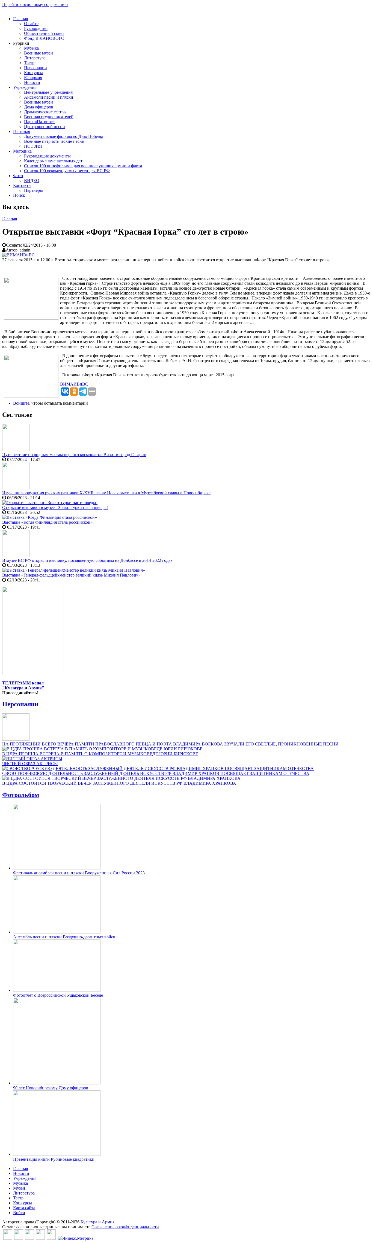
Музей (19, 1188)
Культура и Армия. (98, 1222)
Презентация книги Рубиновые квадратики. (54, 1159)
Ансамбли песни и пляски (48, 97)
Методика (22, 151)
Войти (19, 1212)
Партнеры (33, 190)
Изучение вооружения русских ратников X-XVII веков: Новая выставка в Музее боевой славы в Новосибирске (106, 492)
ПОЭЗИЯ (33, 146)
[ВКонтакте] (7, 1238)
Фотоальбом (20, 794)
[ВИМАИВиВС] (18, 255)
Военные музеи (38, 53)
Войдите (21, 403)
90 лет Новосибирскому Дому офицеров (50, 1088)
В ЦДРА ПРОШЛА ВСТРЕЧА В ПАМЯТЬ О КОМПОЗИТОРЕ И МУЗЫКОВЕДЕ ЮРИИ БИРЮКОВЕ (100, 753)
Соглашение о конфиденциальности (125, 1226)
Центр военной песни (44, 126)
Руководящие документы (47, 156)
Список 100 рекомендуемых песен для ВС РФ (67, 170)
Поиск (19, 195)
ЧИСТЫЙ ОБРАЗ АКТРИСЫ (30, 763)
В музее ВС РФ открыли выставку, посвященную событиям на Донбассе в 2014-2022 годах (87, 560)
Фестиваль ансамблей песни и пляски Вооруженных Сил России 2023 (79, 873)
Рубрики (21, 43)
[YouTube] (40, 1238)
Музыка (31, 48)
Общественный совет (44, 33)
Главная (20, 18)
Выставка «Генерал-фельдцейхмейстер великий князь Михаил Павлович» (71, 575)
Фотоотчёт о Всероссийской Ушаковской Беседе (58, 995)
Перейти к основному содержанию (35, 4)
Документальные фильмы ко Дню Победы (63, 136)
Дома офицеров (38, 107)
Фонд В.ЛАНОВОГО (44, 38)
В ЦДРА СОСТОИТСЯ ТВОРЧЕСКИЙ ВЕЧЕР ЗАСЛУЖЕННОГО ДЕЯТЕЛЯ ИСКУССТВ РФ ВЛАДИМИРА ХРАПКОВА (119, 783)
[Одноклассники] (29, 1238)
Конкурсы (33, 72)
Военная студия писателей (48, 116)
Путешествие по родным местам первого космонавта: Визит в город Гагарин (74, 454)
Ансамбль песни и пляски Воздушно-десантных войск (64, 937)
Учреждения (24, 87)
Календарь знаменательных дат (53, 161)
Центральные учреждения (48, 92)
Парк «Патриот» (39, 121)
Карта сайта (24, 1207)
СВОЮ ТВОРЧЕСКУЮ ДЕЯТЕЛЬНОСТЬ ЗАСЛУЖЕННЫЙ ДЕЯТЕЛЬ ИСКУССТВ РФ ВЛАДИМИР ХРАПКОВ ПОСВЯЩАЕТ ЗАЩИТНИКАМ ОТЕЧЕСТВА (155, 773)
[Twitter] (18, 1238)
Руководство (36, 28)
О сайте (31, 23)
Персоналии (35, 67)
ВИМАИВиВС (74, 384)
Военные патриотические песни (54, 141)
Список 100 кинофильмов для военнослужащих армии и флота (83, 165)
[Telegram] (51, 1238)
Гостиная (21, 131)
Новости (32, 82)
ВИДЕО (31, 180)
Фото (18, 175)
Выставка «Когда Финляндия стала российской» (47, 522)
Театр (29, 62)
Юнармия (33, 77)
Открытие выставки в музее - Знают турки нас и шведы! (55, 507)
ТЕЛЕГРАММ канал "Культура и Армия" (23, 685)
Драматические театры (45, 112)
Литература (35, 58)
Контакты (22, 185)
